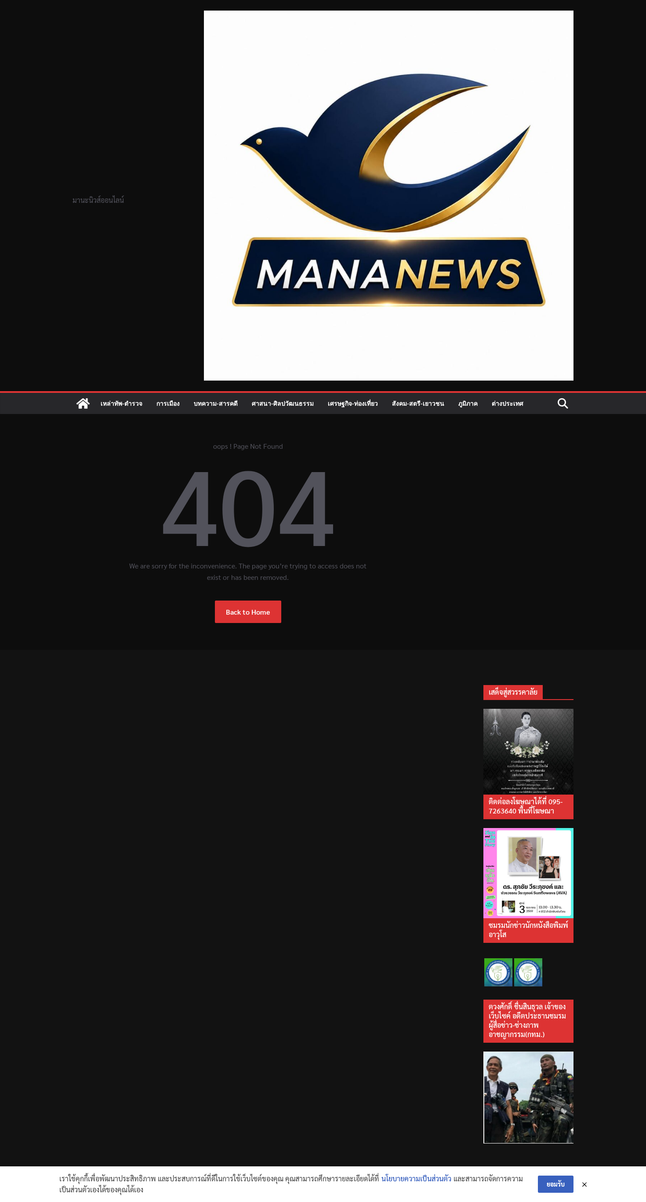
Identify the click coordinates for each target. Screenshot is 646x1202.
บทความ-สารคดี (216, 403)
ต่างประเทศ (507, 403)
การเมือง (168, 403)
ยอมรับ (556, 1184)
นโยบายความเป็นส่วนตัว (416, 1178)
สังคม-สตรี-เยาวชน (418, 403)
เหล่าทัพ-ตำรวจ (121, 403)
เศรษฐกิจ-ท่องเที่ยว (353, 403)
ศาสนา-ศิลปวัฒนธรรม (283, 403)
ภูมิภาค (468, 403)
